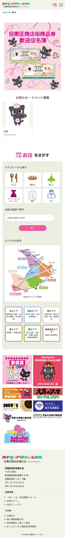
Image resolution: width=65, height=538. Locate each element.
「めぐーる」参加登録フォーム (21, 497)
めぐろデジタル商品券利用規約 (21, 526)
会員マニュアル (14, 504)
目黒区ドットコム (36, 534)
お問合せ (11, 515)
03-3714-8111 (17, 482)
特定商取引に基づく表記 (18, 522)
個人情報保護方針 (15, 519)
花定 (6, 131)
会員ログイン (13, 500)
